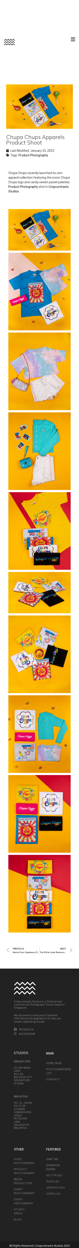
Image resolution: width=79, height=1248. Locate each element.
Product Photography (33, 155)
